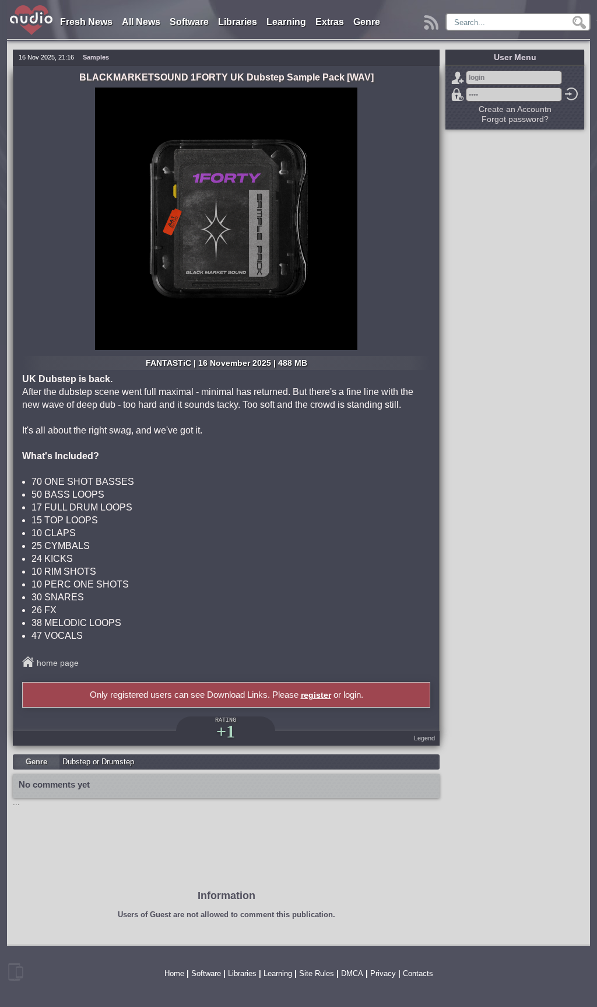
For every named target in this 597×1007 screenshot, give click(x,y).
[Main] (32, 7)
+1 (225, 731)
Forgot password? (457, 94)
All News (141, 22)
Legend (424, 738)
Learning (286, 22)
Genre (366, 22)
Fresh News (86, 22)
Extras (329, 22)
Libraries (237, 22)
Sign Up (457, 77)
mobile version (15, 972)
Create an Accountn (515, 109)
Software (189, 22)
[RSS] (433, 19)
